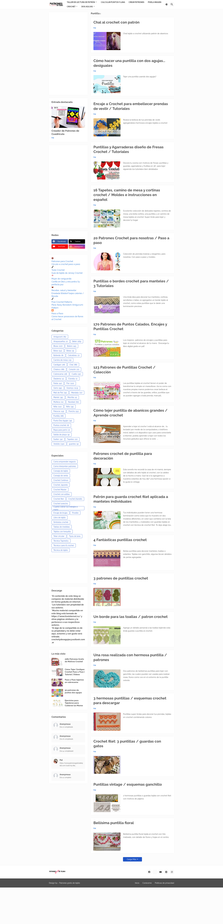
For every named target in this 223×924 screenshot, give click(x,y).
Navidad (73, 402)
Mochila (72, 397)
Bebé (76, 341)
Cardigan (59, 365)
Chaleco (58, 369)
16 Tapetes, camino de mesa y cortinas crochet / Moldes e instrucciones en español (126, 195)
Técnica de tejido (60, 550)
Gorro (57, 388)
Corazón (74, 369)
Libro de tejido (59, 517)
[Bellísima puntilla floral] (107, 842)
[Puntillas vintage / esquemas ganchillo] (107, 803)
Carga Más (131, 859)
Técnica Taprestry (61, 541)
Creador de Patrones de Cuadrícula (65, 132)
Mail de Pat (60, 393)
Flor (70, 383)
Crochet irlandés (75, 499)
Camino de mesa (62, 360)
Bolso (57, 351)
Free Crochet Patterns (61, 302)
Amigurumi (59, 337)
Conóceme (147, 883)
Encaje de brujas (60, 513)
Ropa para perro (61, 430)
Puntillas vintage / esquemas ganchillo (127, 784)
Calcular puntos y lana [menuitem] (113, 2)
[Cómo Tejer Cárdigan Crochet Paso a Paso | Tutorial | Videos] (57, 672)
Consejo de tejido (60, 471)
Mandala (76, 393)
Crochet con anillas (61, 494)
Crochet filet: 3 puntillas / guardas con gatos (127, 743)
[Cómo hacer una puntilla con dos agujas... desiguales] (107, 84)
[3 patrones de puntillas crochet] (107, 597)
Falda (57, 383)
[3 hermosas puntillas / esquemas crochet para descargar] (107, 722)
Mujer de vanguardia (61, 278)
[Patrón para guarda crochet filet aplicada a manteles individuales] (107, 520)
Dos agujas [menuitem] (87, 7)
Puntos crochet (61, 425)
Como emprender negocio (64, 462)
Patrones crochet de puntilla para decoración (122, 456)
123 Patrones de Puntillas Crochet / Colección (124, 369)
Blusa (57, 346)
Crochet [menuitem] (71, 7)
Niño (70, 407)
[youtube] (160, 872)
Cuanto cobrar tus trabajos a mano (65, 508)
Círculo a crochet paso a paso (65, 264)
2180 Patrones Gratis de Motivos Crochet (74, 660)
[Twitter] (155, 872)
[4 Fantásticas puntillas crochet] (107, 558)
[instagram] (172, 872)
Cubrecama (60, 374)
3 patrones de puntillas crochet (120, 578)
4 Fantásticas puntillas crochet (120, 540)
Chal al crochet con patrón (116, 22)
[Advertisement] (68, 53)
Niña (57, 407)
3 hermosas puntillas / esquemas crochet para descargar (129, 700)
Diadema (58, 379)
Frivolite (75, 513)
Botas (70, 351)
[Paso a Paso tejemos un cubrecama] (57, 682)
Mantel (58, 397)
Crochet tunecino (60, 504)
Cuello (76, 374)
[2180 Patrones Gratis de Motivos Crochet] (57, 662)
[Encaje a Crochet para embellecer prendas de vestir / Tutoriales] (107, 127)
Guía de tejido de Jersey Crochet (66, 273)
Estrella (72, 379)
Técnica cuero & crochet (63, 545)
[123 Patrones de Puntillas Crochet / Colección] (107, 391)
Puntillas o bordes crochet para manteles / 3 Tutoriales (131, 283)
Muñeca (58, 402)
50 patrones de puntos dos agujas (73, 691)
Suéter (58, 439)
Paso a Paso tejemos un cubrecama (74, 681)
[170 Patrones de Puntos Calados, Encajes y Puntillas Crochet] (107, 348)
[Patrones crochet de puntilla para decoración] (107, 477)
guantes (74, 444)
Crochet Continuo (60, 480)
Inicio (137, 883)
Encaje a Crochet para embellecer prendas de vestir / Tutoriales (130, 106)
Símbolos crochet (60, 522)
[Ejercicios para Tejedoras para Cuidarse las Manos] (57, 703)
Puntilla (58, 416)
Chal (73, 365)
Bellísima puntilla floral (113, 823)
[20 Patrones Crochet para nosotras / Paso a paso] (107, 261)
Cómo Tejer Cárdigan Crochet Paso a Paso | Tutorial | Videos (75, 672)
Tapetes (72, 439)
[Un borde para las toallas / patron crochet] (107, 635)
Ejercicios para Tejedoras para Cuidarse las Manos (74, 703)
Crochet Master (59, 490)
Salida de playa (61, 435)
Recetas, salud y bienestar (63, 290)
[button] (167, 4)
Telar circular (58, 536)
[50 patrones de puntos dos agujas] (57, 693)
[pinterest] (166, 872)
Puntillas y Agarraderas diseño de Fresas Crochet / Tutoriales (128, 149)
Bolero (71, 346)
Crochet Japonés (60, 485)
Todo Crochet (58, 270)
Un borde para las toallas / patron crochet (130, 617)
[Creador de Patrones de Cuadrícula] (68, 117)
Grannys (72, 388)
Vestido (58, 444)
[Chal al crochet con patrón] (107, 41)
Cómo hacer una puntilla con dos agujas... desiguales (129, 63)
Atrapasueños (60, 341)
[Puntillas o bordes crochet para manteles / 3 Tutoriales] (107, 304)
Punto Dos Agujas (62, 421)
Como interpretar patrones (64, 466)
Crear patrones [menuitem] (136, 2)
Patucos (58, 411)
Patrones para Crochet (62, 261)
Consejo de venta (60, 476)
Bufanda (58, 355)
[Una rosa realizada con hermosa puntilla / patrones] (107, 678)
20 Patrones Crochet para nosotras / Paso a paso (131, 240)
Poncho (74, 411)
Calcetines (73, 355)
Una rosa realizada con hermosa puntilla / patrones (130, 657)
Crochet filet (58, 499)
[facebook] (149, 872)
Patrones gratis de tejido (69, 883)
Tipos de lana (74, 536)
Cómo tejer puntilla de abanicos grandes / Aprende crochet (130, 412)
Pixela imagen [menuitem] (154, 2)
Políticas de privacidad (164, 883)
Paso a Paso (57, 313)
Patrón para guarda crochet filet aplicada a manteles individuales (130, 499)
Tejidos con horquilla (62, 531)
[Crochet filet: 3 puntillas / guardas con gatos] (107, 765)
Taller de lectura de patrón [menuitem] (81, 2)
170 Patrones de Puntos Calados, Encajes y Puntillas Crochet (130, 326)
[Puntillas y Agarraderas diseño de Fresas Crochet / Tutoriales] (107, 170)
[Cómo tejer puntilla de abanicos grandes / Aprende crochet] (107, 434)
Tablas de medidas (61, 527)
